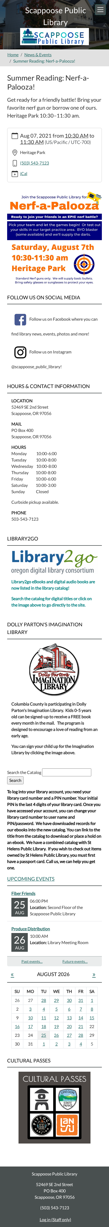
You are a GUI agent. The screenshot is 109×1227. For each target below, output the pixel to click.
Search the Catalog (24, 772)
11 (43, 1017)
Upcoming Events (30, 879)
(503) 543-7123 (34, 162)
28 (43, 1000)
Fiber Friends (23, 893)
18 (43, 1026)
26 (56, 1035)
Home (13, 54)
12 (56, 1017)
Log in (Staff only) (55, 1219)
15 (91, 1017)
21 (80, 1026)
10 (30, 1017)
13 (69, 1017)
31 (80, 1000)
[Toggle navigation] (100, 9)
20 (69, 1026)
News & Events (38, 54)
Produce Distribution (30, 928)
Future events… (75, 961)
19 (56, 1026)
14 (80, 1017)
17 (30, 1026)
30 (69, 1000)
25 (43, 1035)
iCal (23, 173)
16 (17, 1026)
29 (56, 1000)
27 (69, 1035)
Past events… (32, 961)
